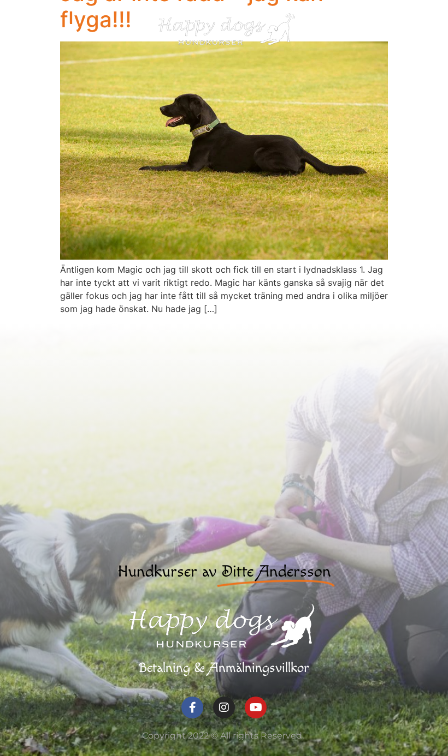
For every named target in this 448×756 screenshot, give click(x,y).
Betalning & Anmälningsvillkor (224, 668)
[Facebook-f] (192, 707)
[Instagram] (224, 707)
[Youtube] (256, 707)
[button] (387, 29)
